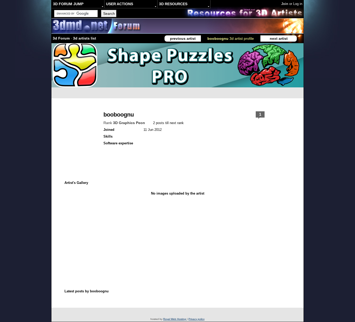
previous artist (183, 38)
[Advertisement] (151, 230)
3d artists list (84, 38)
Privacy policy (196, 319)
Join (284, 4)
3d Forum (61, 38)
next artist (279, 38)
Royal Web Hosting (175, 319)
